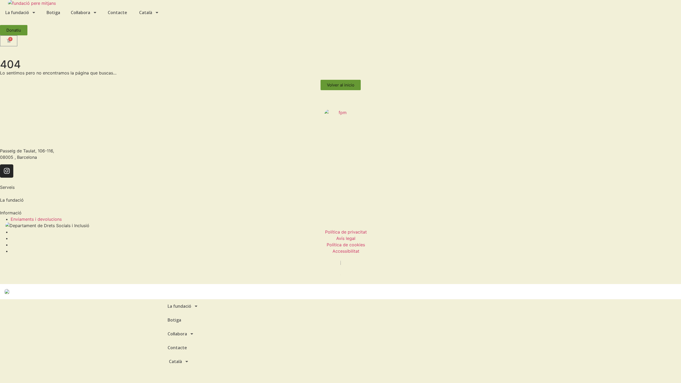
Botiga (53, 12)
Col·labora (80, 12)
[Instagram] (6, 171)
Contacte (117, 12)
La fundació (17, 12)
